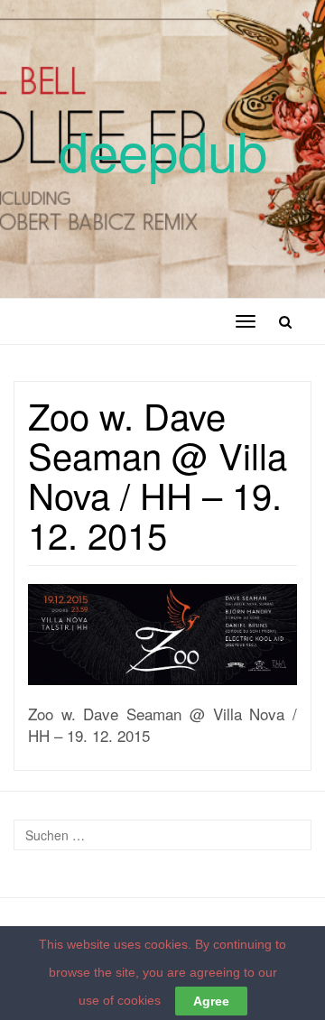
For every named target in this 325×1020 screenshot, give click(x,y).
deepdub (163, 149)
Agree (211, 1001)
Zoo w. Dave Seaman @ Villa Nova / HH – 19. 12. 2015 (157, 474)
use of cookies (120, 1000)
